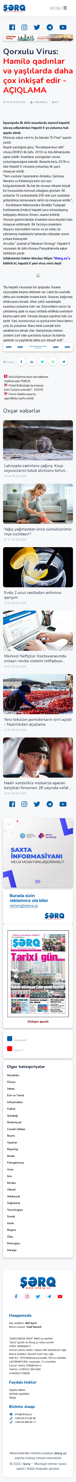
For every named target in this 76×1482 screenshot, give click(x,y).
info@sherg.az (23, 1414)
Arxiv (10, 1169)
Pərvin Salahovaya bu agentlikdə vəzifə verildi (20, 396)
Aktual (11, 1189)
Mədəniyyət (14, 1122)
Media (11, 1156)
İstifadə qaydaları (19, 1393)
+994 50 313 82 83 (25, 1418)
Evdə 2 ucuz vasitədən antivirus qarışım (32, 595)
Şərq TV (18, 1050)
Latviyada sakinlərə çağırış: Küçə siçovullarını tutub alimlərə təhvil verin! (34, 470)
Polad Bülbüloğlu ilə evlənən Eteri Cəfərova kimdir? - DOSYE (24, 387)
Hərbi (10, 1223)
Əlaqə (12, 1397)
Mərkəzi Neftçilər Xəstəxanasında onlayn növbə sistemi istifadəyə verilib (35, 660)
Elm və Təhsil (15, 1095)
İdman (11, 1089)
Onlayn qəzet (38, 1021)
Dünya (11, 1082)
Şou (9, 1176)
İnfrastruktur (15, 1102)
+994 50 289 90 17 (25, 1422)
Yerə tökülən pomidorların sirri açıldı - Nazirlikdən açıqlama (38, 722)
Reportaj (12, 1149)
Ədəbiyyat (13, 1196)
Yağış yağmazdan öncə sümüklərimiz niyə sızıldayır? (37, 531)
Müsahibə (13, 1075)
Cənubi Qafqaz (16, 1129)
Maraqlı (11, 1250)
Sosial (11, 1216)
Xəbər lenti (20, 1040)
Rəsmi (11, 1136)
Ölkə (10, 1237)
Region (11, 1230)
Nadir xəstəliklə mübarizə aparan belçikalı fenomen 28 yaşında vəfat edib (36, 787)
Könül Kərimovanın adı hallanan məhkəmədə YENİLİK (26, 379)
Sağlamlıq (13, 1203)
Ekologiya (13, 1243)
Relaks (11, 1183)
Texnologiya (15, 1210)
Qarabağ (12, 1116)
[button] (58, 8)
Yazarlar (12, 1142)
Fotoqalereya (15, 1163)
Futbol (11, 1109)
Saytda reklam (17, 1389)
